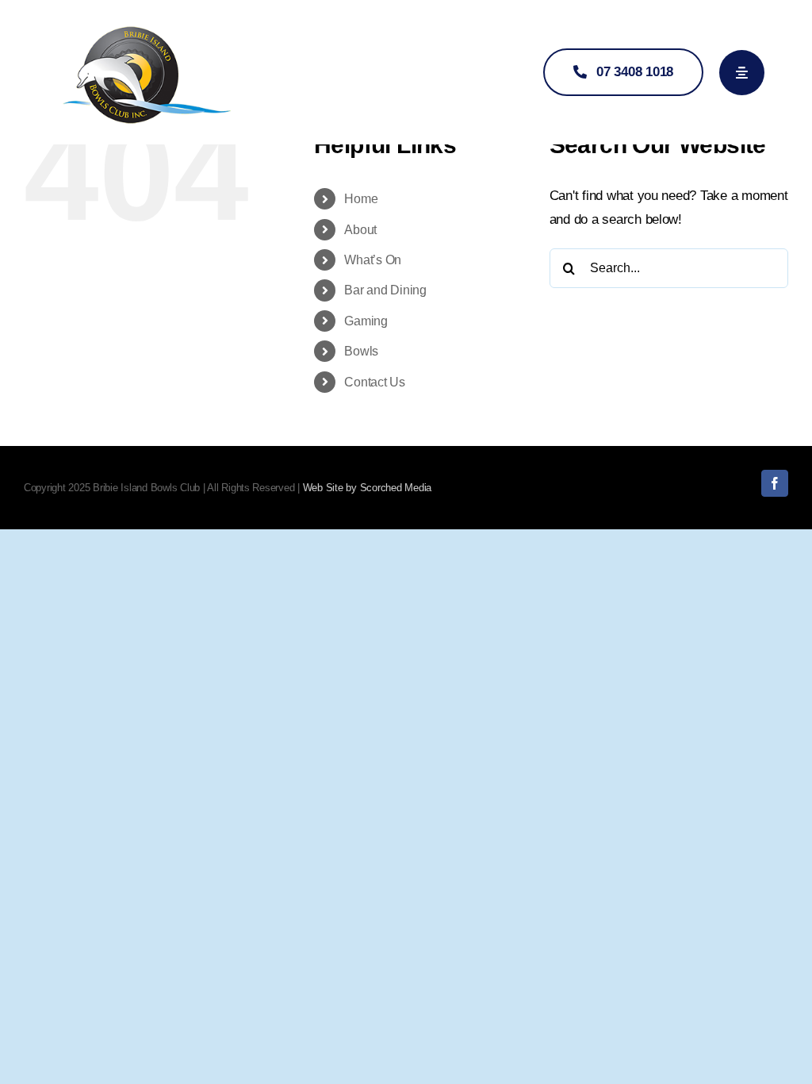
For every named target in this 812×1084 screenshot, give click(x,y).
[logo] (147, 22)
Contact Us (374, 382)
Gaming (365, 321)
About (360, 229)
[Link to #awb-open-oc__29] (741, 72)
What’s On (372, 260)
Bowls (361, 351)
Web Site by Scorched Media (367, 488)
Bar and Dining (385, 290)
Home (360, 199)
